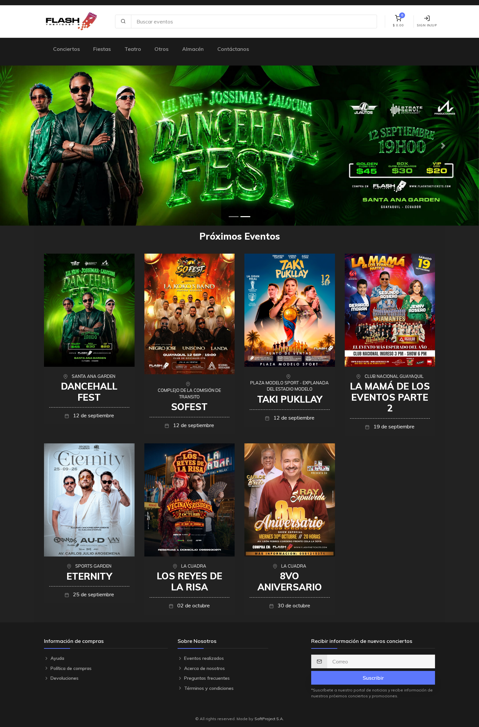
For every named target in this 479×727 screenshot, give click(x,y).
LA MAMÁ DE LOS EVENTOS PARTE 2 (390, 397)
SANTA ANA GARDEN (93, 376)
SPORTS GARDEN (93, 566)
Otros (161, 49)
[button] (36, 146)
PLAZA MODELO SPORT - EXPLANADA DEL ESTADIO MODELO (289, 386)
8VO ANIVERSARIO (289, 581)
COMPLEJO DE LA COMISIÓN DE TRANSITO (189, 393)
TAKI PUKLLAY (289, 399)
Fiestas (102, 49)
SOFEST (189, 406)
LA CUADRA (193, 566)
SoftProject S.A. (269, 718)
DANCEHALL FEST (89, 391)
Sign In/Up (427, 25)
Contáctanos (233, 49)
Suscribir (373, 678)
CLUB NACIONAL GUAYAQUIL (394, 376)
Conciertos (66, 49)
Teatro (132, 49)
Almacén (193, 49)
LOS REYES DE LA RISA (189, 581)
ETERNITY (89, 576)
